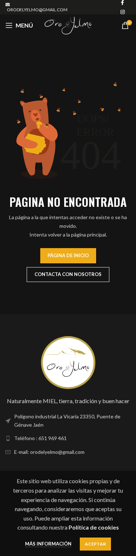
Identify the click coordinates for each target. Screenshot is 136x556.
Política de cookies (94, 527)
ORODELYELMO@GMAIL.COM (37, 9)
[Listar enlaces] (68, 421)
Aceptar (95, 544)
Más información (48, 544)
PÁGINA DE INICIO (68, 255)
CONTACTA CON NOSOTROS (68, 274)
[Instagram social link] (122, 12)
